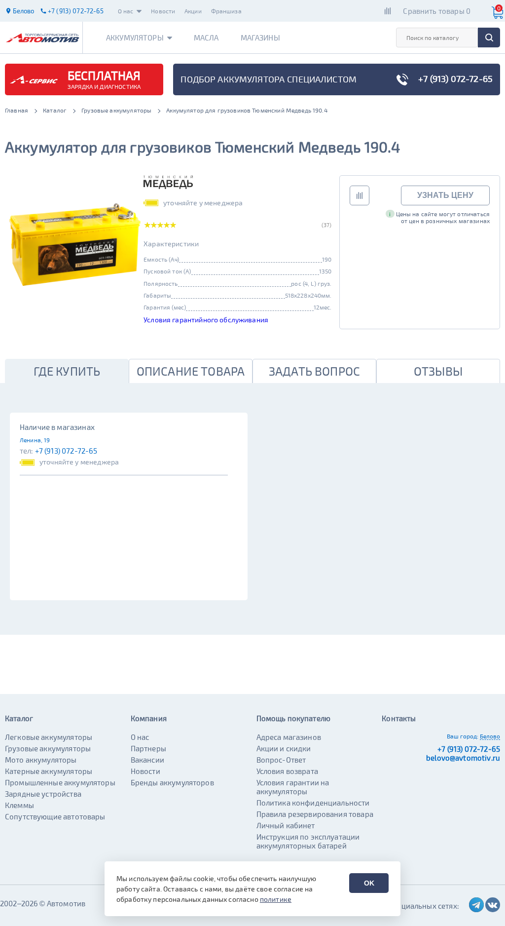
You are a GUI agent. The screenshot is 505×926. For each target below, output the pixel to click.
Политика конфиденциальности (313, 802)
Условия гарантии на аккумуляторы (292, 787)
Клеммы (19, 805)
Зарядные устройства (43, 793)
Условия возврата (287, 771)
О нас (126, 10)
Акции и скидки (283, 748)
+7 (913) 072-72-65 (66, 450)
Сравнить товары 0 (436, 10)
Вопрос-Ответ (281, 759)
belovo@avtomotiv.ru (463, 757)
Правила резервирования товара (314, 814)
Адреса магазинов (288, 737)
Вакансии (147, 759)
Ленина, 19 (35, 439)
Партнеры (148, 748)
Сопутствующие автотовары (55, 816)
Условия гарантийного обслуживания (206, 319)
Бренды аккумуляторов (172, 782)
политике (275, 899)
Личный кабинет (285, 825)
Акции (193, 10)
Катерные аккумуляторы (48, 771)
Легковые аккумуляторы (48, 737)
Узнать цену (445, 195)
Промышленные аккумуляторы (60, 782)
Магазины (260, 37)
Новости (163, 10)
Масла (206, 37)
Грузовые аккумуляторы (48, 748)
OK (369, 883)
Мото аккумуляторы (41, 759)
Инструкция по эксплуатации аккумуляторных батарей (308, 841)
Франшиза (226, 10)
